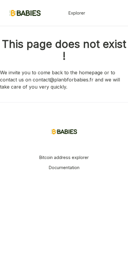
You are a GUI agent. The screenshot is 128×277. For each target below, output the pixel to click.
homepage (91, 72)
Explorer (76, 12)
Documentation (64, 167)
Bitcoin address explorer (64, 157)
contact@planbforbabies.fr (63, 80)
